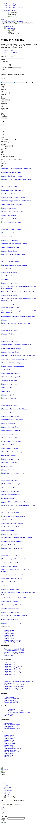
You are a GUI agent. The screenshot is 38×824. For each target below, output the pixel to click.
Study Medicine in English (12, 724)
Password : (4, 818)
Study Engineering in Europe (12, 640)
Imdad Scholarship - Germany (13, 666)
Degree (3, 59)
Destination (4, 67)
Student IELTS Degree (3, 96)
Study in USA (8, 755)
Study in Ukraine (9, 635)
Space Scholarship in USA (12, 642)
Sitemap (6, 794)
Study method (3, 85)
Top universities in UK (11, 702)
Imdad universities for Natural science (15, 685)
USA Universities (9, 709)
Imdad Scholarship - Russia (12, 671)
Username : (4, 816)
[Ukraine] (14, 63)
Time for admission (4, 102)
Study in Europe (9, 632)
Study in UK (8, 756)
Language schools (9, 5)
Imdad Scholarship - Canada (12, 669)
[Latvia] (14, 66)
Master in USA (8, 716)
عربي (15, 14)
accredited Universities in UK (13, 698)
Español (16, 16)
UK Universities (9, 697)
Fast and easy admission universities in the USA (18, 712)
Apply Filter (4, 148)
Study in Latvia (8, 745)
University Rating (4, 114)
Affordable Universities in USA (13, 714)
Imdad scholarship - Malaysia (12, 668)
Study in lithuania (9, 743)
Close (2, 807)
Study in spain (8, 738)
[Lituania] (14, 64)
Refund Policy (8, 790)
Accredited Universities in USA (13, 711)
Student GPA (3, 90)
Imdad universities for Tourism (13, 690)
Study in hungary (9, 747)
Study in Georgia (9, 638)
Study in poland (9, 740)
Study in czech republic (11, 742)
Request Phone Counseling (8, 23)
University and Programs (11, 4)
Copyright (7, 792)
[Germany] (14, 67)
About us (7, 9)
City (2, 137)
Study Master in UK (10, 700)
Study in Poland (9, 633)
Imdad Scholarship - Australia (13, 673)
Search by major (9, 50)
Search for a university (11, 52)
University (4, 141)
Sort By (3, 144)
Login (2, 820)
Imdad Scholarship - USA (12, 664)
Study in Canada (9, 655)
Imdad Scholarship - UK (11, 663)
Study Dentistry (9, 726)
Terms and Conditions (10, 789)
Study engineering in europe (12, 748)
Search (3, 69)
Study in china (8, 753)
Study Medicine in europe (11, 752)
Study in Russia (9, 637)
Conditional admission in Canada (14, 652)
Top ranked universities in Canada (14, 649)
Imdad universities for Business (13, 688)
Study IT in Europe (10, 750)
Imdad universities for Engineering (14, 686)
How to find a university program (14, 7)
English (12, 10)
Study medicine (8, 723)
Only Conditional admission (4, 108)
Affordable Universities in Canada (14, 650)
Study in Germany (9, 630)
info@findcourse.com (7, 21)
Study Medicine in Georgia (12, 728)
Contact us (7, 787)
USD (11, 26)
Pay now (7, 784)
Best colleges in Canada (11, 654)
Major (2, 56)
